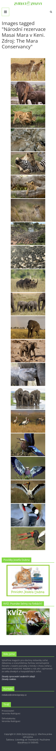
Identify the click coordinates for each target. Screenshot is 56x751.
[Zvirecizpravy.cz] (28, 3)
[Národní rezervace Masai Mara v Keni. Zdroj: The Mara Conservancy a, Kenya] (28, 327)
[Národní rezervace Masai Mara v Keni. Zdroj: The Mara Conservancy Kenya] (28, 515)
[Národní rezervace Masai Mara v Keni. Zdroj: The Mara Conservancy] (28, 69)
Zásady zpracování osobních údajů (18, 676)
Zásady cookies (9, 679)
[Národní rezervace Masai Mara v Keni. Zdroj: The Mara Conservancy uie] (28, 397)
